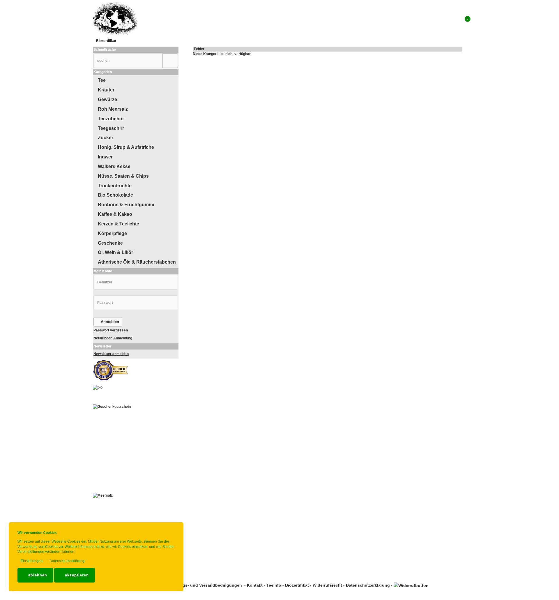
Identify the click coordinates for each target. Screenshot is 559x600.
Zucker (105, 137)
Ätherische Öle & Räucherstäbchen (137, 262)
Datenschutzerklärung (66, 561)
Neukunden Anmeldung (112, 338)
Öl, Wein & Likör (115, 252)
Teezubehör (111, 118)
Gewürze (107, 99)
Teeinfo (273, 585)
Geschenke (110, 243)
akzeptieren (76, 575)
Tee (102, 80)
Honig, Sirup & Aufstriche (126, 147)
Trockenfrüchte (115, 185)
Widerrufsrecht (327, 585)
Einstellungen (31, 561)
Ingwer (105, 156)
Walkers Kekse (114, 166)
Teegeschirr (111, 128)
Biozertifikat (106, 41)
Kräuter (106, 89)
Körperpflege (112, 233)
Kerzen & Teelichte (118, 223)
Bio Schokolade (115, 195)
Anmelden (109, 322)
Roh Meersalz (113, 109)
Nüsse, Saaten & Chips (123, 176)
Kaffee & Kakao (115, 214)
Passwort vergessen (110, 330)
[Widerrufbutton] (411, 585)
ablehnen (37, 575)
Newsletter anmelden (111, 354)
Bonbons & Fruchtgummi (126, 204)
